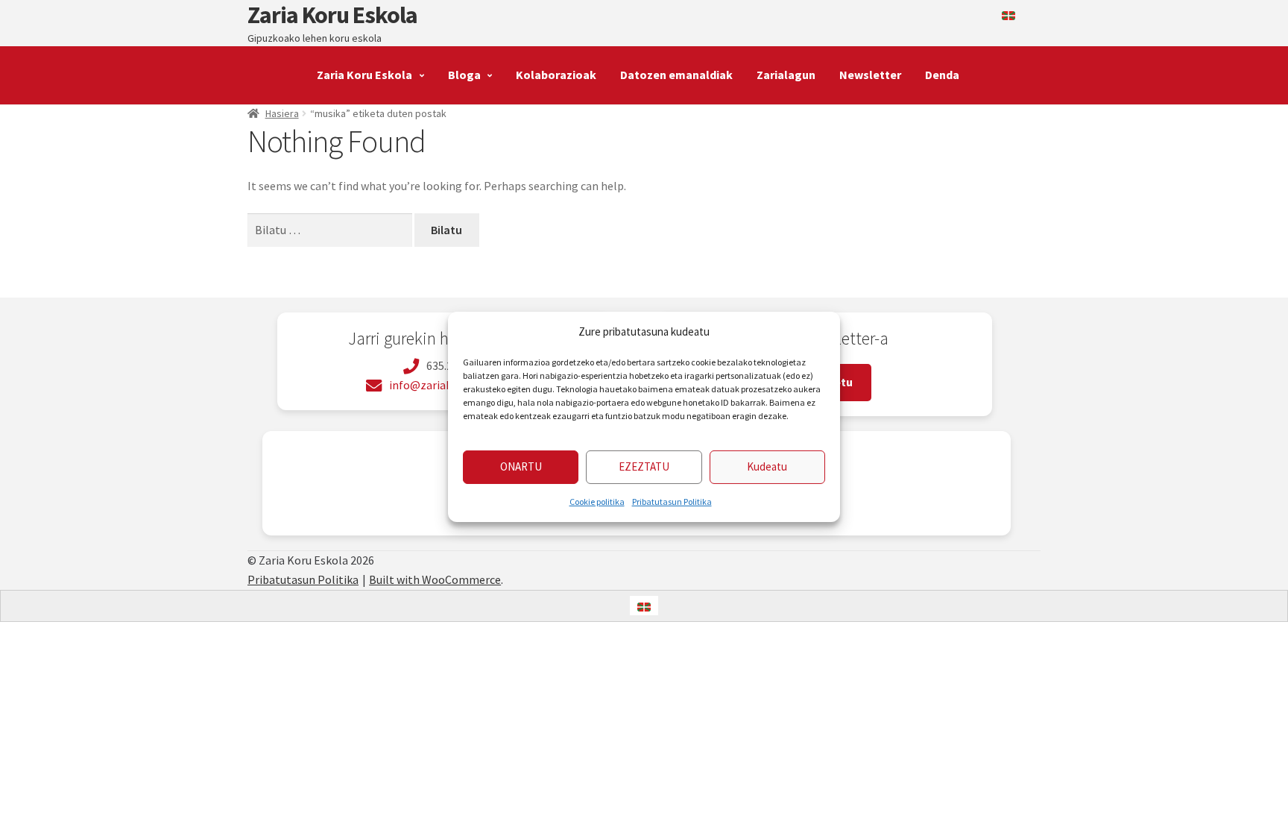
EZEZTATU (644, 466)
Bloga (464, 74)
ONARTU (521, 466)
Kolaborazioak (556, 74)
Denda (942, 74)
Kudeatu (767, 466)
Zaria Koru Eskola (332, 15)
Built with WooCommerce (435, 579)
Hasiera (282, 113)
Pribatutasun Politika (672, 501)
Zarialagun (786, 74)
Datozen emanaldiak (676, 74)
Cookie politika (597, 501)
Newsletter (870, 74)
